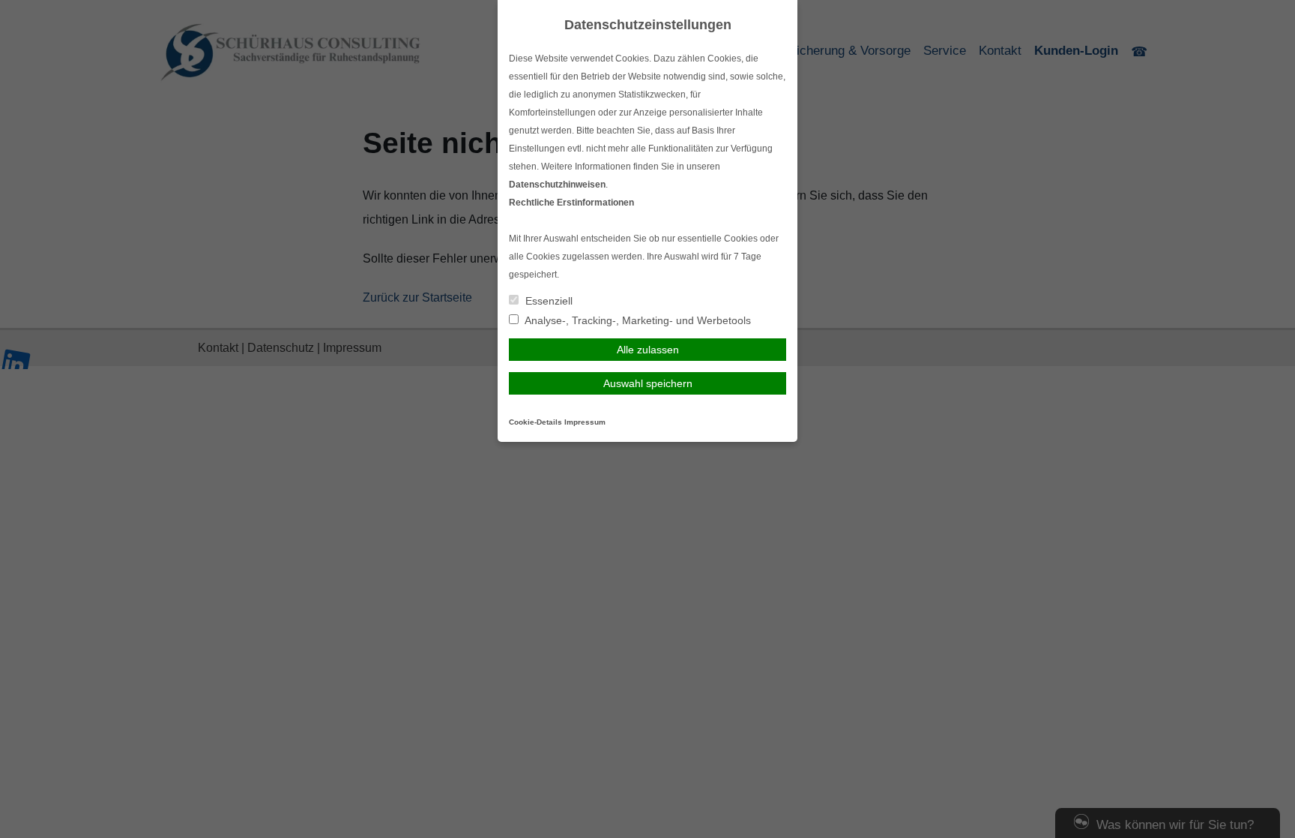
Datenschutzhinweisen (557, 184)
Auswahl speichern (647, 383)
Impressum (585, 422)
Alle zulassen (648, 350)
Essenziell (547, 301)
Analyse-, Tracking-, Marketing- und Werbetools (636, 320)
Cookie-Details (535, 422)
